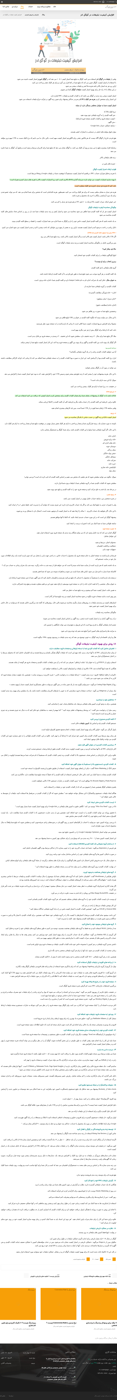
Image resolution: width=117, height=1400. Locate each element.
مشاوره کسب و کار (98, 1329)
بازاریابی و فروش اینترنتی (79, 1259)
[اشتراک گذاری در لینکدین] (58, 1267)
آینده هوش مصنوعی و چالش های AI (54, 1368)
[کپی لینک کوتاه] (40, 1267)
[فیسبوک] (21, 2)
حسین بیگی (108, 1259)
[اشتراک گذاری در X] (72, 1267)
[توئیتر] (10, 2)
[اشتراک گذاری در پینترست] (67, 1267)
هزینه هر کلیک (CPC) (87, 99)
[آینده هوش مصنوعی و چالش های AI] (72, 1370)
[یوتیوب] (6, 2)
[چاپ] (45, 1267)
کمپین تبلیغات (84, 723)
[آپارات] (2, 2)
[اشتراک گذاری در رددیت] (63, 1267)
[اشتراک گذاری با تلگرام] (49, 1267)
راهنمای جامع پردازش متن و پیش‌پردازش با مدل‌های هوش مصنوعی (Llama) (61, 1359)
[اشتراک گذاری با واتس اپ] (54, 1267)
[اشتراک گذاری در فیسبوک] (77, 1267)
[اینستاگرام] (25, 2)
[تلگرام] (13, 2)
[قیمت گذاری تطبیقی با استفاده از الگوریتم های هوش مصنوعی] (72, 1379)
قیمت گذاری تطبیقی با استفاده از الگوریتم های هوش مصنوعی (55, 1378)
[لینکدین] (17, 2)
